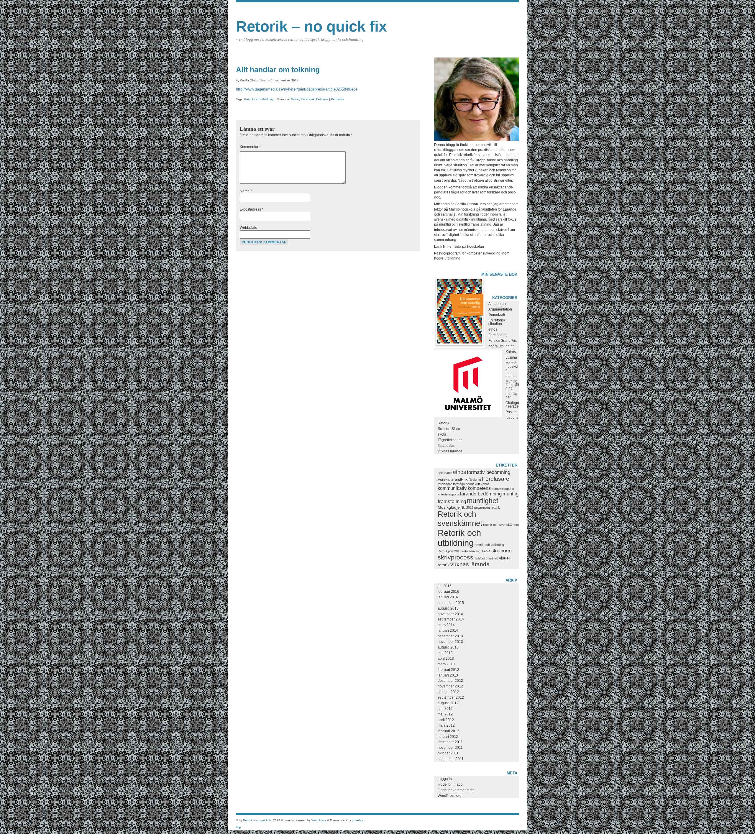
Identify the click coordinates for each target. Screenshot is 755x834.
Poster (510, 412)
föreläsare (445, 484)
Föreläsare (495, 478)
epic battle (445, 473)
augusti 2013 (448, 647)
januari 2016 (448, 597)
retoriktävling (471, 551)
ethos (492, 329)
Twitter (295, 99)
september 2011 (451, 759)
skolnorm (501, 551)
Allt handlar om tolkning (278, 69)
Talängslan (446, 445)
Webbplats (248, 227)
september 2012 (451, 697)
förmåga (459, 484)
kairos (485, 484)
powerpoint (482, 507)
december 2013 (450, 636)
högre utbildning (501, 346)
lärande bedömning (481, 494)
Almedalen (497, 304)
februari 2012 (448, 731)
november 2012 (450, 686)
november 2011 (450, 747)
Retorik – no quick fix (311, 26)
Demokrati (496, 314)
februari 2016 (448, 591)
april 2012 (446, 720)
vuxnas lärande (450, 451)
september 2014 (451, 619)
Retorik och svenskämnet (460, 519)
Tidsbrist (480, 558)
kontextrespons (503, 488)
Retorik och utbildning (259, 99)
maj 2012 (445, 714)
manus (510, 375)
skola (442, 434)
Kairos (510, 352)
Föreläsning (498, 335)
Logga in (445, 779)
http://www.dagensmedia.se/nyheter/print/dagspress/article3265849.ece (296, 89)
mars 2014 (446, 625)
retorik (495, 507)
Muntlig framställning (512, 385)
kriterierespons (448, 494)
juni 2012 (445, 708)
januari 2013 (448, 675)
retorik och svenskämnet (501, 524)
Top (238, 827)
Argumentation (500, 309)
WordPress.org (450, 795)
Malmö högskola (511, 366)
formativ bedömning (488, 472)
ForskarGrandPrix (502, 340)
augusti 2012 (448, 703)
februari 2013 (448, 670)
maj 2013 (445, 653)
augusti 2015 (448, 608)
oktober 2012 (448, 692)
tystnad (493, 558)
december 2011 (450, 742)
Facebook (307, 99)
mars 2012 (446, 725)
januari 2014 (448, 630)
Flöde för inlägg (450, 784)
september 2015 (451, 603)
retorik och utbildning (489, 544)
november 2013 (450, 641)
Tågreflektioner (450, 440)
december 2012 (450, 680)
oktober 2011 (448, 753)
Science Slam (449, 429)
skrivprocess (455, 557)
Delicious (322, 99)
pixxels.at (358, 820)
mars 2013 (446, 664)
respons (511, 417)
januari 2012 (448, 736)
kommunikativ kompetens (464, 488)
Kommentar (250, 147)
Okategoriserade (512, 404)
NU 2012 (467, 507)
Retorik (443, 423)
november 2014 (450, 614)
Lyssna (511, 357)
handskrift (473, 484)
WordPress (318, 820)
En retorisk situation (496, 322)
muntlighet (482, 501)
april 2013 (446, 658)
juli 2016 (445, 586)
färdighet (475, 479)
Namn (246, 191)
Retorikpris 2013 (449, 551)
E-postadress (251, 209)
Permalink (337, 99)
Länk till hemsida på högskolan (459, 246)
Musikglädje (449, 507)
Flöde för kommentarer (456, 790)
